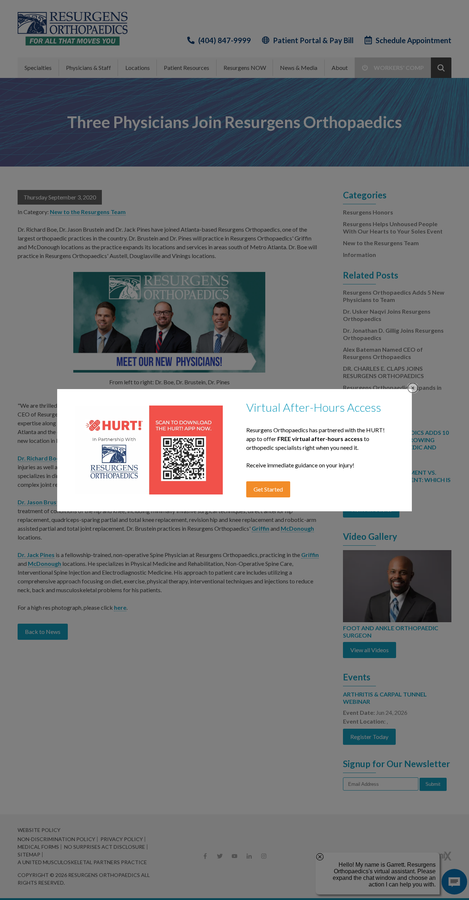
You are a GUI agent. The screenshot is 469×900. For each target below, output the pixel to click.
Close (413, 388)
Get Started (268, 489)
